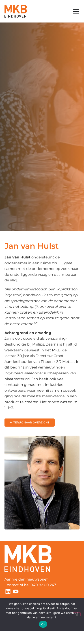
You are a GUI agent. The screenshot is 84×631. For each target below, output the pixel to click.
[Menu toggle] (76, 11)
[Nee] (77, 614)
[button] (29, 422)
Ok (43, 624)
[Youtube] (15, 591)
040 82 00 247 (43, 585)
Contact (11, 585)
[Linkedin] (7, 591)
